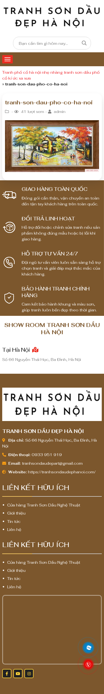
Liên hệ (14, 529)
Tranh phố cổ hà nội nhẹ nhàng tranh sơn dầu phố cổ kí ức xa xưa (51, 75)
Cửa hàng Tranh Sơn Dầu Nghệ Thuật (43, 505)
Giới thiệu (16, 513)
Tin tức (14, 521)
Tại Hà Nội (16, 349)
